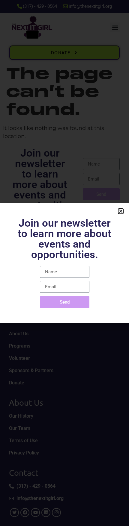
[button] (120, 211)
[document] (64, 263)
